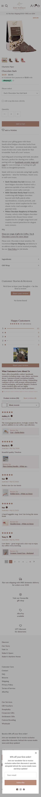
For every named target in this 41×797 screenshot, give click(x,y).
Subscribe (20, 782)
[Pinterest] (24, 789)
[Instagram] (20, 789)
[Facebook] (17, 789)
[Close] (35, 752)
